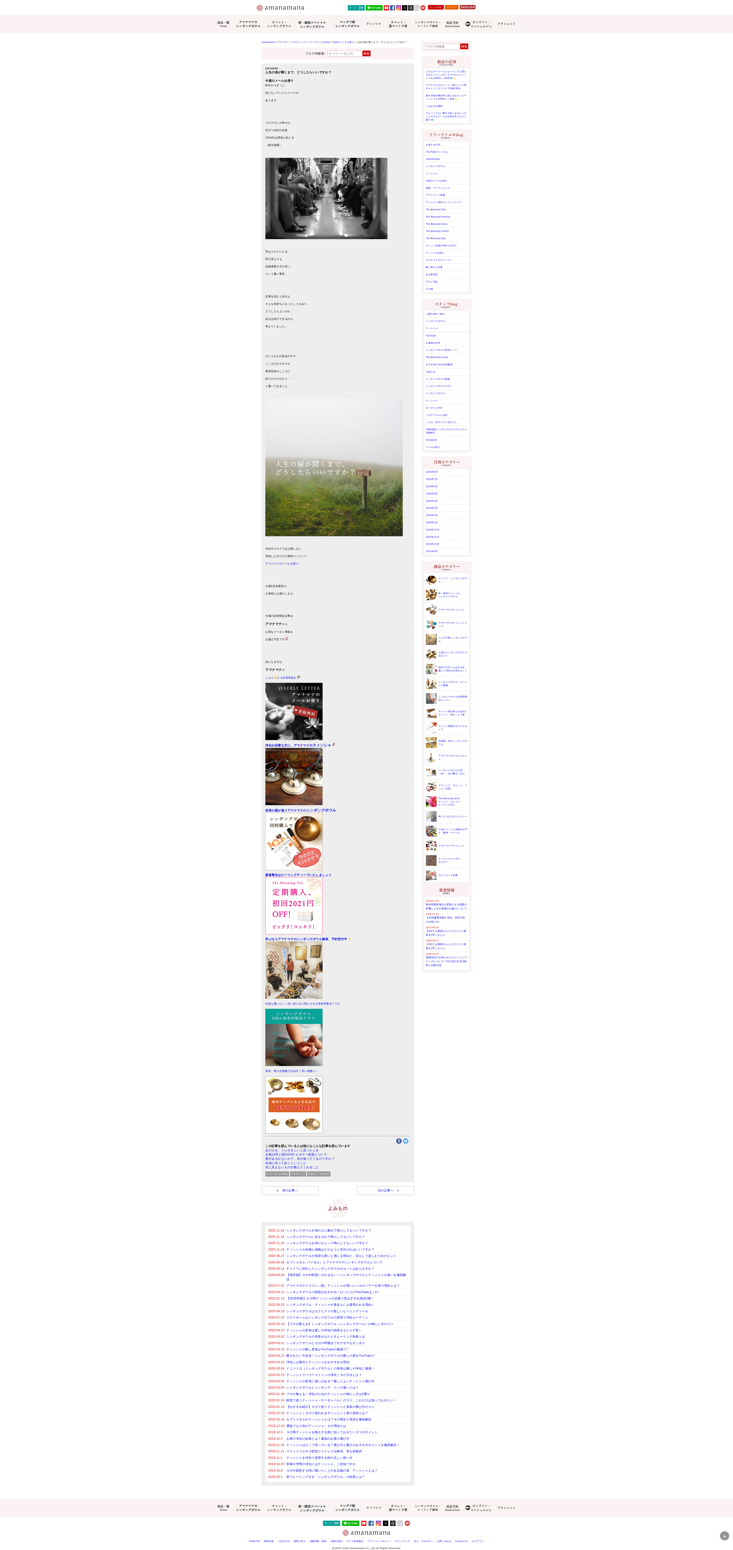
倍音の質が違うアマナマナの (300, 810)
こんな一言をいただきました (441, 422)
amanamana (433, 159)
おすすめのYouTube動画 (439, 364)
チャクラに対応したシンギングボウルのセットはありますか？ (330, 1268)
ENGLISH (254, 1541)
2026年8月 (432, 472)
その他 (429, 289)
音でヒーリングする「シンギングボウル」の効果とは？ (325, 1476)
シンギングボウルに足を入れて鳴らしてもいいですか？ (325, 1236)
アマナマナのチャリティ (439, 260)
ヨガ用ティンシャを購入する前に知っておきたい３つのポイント (332, 1432)
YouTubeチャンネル (437, 152)
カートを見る (436, 7)
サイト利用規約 (355, 1541)
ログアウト (478, 1541)
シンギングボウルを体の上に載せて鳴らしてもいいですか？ (328, 1230)
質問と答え (300, 1541)
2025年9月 (432, 551)
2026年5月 (432, 493)
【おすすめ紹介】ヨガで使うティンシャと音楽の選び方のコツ (330, 1406)
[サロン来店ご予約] (452, 24)
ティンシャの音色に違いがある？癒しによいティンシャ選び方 (330, 1381)
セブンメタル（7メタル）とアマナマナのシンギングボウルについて (334, 1262)
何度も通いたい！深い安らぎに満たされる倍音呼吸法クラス (302, 1003)
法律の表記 (337, 1541)
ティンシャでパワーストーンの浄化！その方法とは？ (324, 1375)
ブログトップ (298, 1174)
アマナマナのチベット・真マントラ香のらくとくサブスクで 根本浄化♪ (446, 87)
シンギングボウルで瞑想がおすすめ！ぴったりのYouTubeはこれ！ (333, 1292)
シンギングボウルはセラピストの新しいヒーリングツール (327, 1311)
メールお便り (433, 447)
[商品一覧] (223, 24)
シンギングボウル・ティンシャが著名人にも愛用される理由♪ (329, 1304)
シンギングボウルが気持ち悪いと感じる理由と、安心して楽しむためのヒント (341, 1255)
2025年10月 (432, 544)
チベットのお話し (435, 253)
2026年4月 (432, 501)
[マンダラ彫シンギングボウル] (347, 24)
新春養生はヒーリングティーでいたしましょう (298, 875)
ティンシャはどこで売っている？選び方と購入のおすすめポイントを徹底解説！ (343, 1445)
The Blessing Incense (438, 216)
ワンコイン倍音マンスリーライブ (444, 202)
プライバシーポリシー (379, 1541)
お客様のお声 (433, 343)
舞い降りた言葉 (434, 267)
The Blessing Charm (437, 231)
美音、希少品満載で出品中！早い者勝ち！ (291, 1071)
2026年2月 (432, 515)
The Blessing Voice (436, 224)
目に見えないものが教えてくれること (292, 1167)
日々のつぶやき (434, 407)
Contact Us (461, 1541)
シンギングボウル (435, 166)
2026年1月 (432, 522)
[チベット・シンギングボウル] (279, 24)
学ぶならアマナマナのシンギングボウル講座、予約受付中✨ (308, 939)
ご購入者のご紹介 (435, 314)
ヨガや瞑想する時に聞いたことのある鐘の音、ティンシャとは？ (332, 1470)
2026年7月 (432, 479)
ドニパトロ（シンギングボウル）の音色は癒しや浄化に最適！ (330, 1368)
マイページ (452, 7)
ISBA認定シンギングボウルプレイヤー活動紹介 (446, 431)
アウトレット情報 (435, 195)
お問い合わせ (444, 1541)
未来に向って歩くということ (285, 1163)
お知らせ (430, 371)
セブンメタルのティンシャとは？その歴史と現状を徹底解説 (328, 1419)
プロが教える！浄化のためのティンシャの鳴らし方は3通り (328, 1394)
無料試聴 (269, 1541)
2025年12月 (432, 529)
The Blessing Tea (435, 209)
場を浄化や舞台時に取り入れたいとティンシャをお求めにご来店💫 (446, 97)
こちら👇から (274, 677)
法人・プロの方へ (423, 1541)
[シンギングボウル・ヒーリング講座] (427, 24)
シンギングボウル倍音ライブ (441, 350)
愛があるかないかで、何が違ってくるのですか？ (300, 1158)
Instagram (431, 440)
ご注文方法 (284, 1541)
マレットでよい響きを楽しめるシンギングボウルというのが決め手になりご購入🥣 (446, 116)
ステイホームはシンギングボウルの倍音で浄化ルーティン (327, 1317)
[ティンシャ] (373, 24)
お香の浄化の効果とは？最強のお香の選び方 (317, 1438)
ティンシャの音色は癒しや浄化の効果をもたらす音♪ (323, 1330)
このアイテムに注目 (436, 415)
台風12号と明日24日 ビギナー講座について (296, 1154)
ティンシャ (432, 173)
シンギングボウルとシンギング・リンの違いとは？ (322, 1387)
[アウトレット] (506, 24)
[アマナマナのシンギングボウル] (248, 24)
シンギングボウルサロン (439, 386)
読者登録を (290, 677)
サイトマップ (402, 1541)
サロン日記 (432, 281)
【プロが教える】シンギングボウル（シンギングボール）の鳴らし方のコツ (339, 1324)
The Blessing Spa (436, 238)
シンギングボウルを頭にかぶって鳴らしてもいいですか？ (327, 1243)
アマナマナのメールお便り (282, 563)
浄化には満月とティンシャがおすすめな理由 (317, 1362)
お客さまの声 (433, 144)
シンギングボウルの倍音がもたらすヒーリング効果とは (325, 1336)
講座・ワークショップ (438, 188)
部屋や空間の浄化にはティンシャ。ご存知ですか (321, 1464)
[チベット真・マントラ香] (397, 24)
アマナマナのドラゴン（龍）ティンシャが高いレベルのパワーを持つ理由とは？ (343, 1285)
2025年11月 (432, 537)
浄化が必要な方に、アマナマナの (298, 745)
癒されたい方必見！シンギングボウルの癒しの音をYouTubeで (330, 1355)
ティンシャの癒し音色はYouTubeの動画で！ (318, 1349)
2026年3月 (432, 508)
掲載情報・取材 (318, 1541)
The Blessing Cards (437, 357)
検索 (366, 53)
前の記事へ (290, 1190)
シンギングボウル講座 (438, 379)
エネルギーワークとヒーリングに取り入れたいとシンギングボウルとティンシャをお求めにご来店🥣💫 (446, 74)
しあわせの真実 (434, 106)
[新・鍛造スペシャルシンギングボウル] (312, 24)
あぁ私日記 (432, 274)
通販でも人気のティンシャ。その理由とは (316, 1425)
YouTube (431, 335)
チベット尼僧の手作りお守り (441, 245)
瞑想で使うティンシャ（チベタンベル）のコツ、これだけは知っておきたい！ (341, 1400)
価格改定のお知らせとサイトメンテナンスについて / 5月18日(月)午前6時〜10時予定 (446, 961)
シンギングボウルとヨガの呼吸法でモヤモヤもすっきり (325, 1343)
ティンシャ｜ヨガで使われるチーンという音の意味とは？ (327, 1413)
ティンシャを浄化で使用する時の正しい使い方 (319, 1457)
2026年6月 (432, 486)
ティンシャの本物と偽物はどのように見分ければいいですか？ (330, 1249)
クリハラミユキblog (277, 1174)
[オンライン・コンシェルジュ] (478, 24)
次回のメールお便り (319, 1174)
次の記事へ (386, 1190)
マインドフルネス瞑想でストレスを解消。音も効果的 (324, 1451)
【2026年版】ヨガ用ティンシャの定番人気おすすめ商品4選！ (330, 1298)
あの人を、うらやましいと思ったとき (292, 1150)
